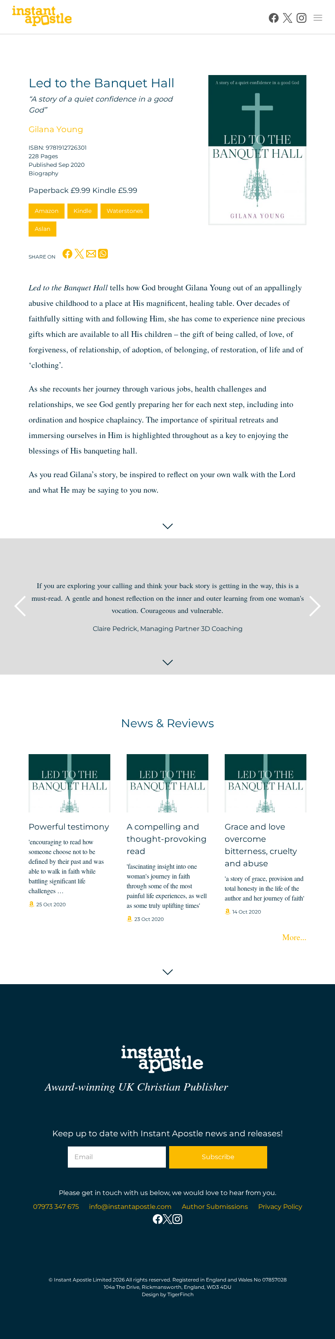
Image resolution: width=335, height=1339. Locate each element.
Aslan (42, 228)
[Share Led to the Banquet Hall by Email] (91, 256)
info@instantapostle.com (130, 1207)
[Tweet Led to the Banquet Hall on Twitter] (79, 256)
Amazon (46, 211)
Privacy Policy (280, 1207)
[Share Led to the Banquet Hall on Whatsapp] (103, 256)
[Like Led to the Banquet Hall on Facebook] (67, 256)
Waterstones (125, 211)
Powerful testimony (69, 827)
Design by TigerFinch (168, 1294)
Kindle (83, 211)
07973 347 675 (56, 1207)
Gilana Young (56, 129)
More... (294, 937)
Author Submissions (215, 1207)
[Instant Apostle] (41, 18)
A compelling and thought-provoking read (167, 839)
